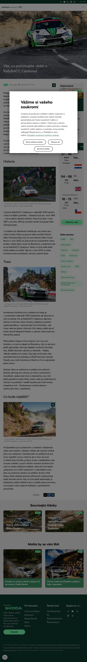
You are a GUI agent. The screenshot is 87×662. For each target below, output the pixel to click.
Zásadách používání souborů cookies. (43, 135)
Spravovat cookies (43, 149)
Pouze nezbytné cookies (34, 142)
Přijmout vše (55, 142)
